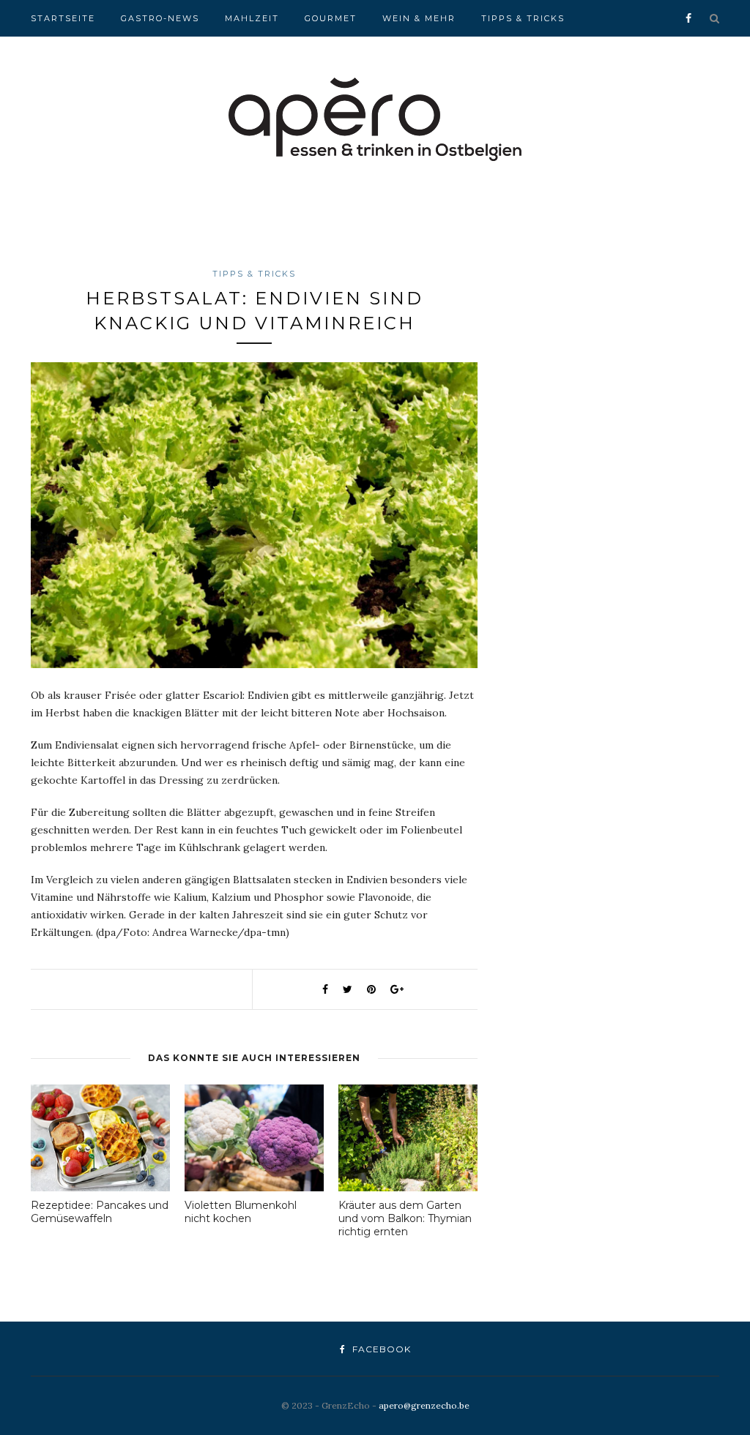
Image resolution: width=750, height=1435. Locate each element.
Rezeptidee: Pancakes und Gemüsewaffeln (99, 1212)
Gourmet (331, 18)
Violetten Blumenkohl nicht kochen (241, 1212)
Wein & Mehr (419, 18)
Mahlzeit (252, 18)
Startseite (63, 18)
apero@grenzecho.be (424, 1405)
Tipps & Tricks (523, 18)
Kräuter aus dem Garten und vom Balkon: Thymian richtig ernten (405, 1218)
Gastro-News (160, 18)
